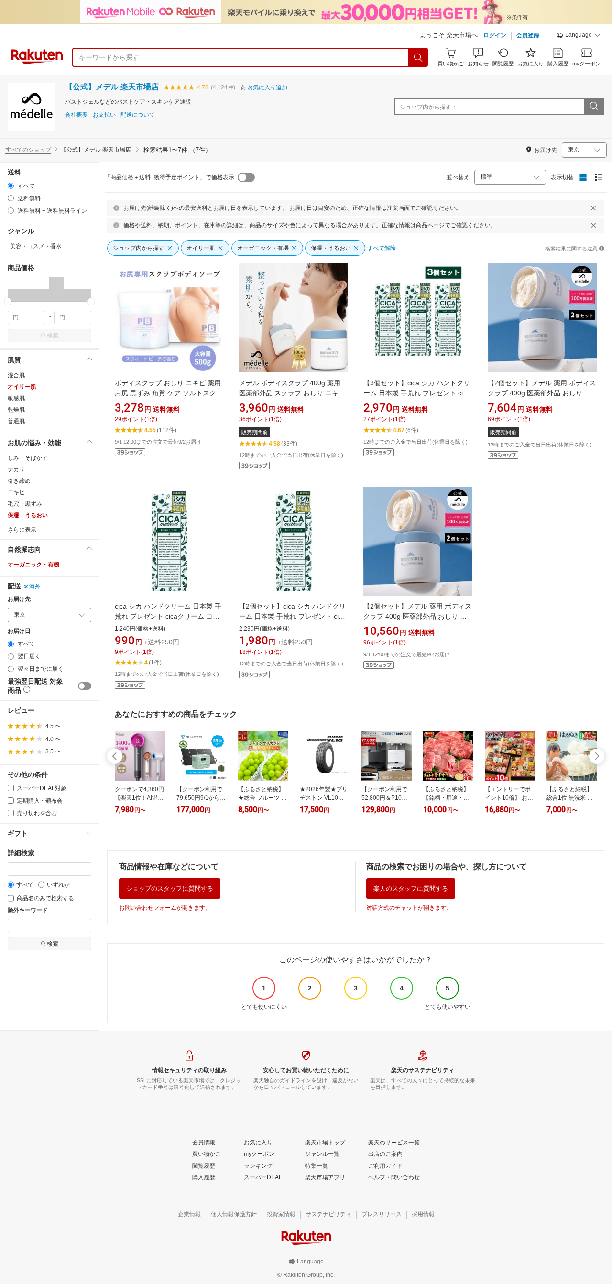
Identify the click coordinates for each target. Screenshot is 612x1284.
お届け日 (19, 631)
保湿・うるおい (28, 515)
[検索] (418, 57)
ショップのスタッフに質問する (169, 888)
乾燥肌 (16, 409)
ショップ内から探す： (428, 107)
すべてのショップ (28, 149)
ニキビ (16, 492)
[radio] (11, 186)
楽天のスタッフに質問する (410, 888)
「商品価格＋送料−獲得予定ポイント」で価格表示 (169, 177)
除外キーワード (28, 910)
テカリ (16, 469)
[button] (579, 36)
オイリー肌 (22, 386)
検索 (52, 335)
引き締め (19, 481)
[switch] (84, 686)
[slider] (7, 301)
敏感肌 (16, 398)
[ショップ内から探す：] (593, 106)
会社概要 (76, 115)
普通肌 (16, 421)
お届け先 (19, 599)
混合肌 (16, 375)
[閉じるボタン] (593, 208)
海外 (35, 586)
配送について (137, 115)
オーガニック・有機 (33, 564)
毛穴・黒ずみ (25, 504)
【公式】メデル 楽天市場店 (112, 87)
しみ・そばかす (28, 458)
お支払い (104, 115)
